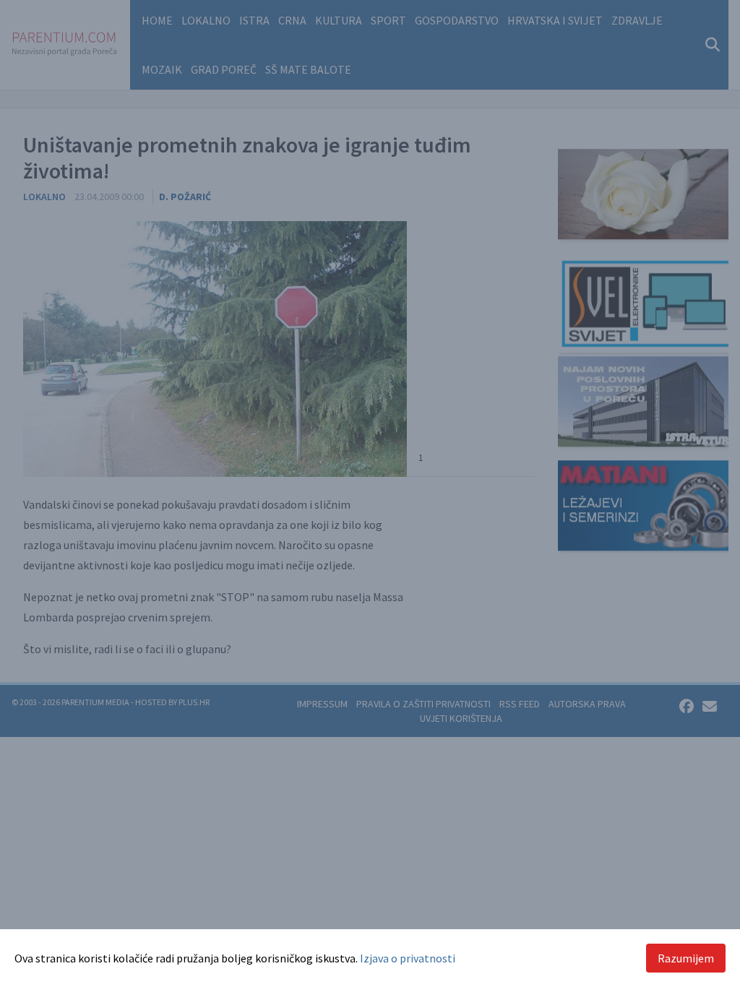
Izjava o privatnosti (407, 958)
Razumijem (686, 958)
